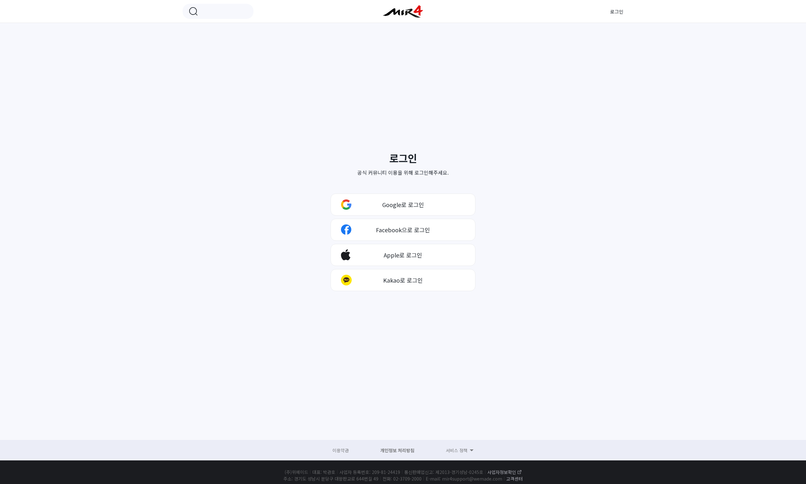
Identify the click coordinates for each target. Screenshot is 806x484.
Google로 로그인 (403, 204)
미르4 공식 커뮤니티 (403, 11)
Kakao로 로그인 (403, 280)
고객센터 (514, 478)
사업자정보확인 (501, 472)
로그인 (616, 11)
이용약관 (340, 450)
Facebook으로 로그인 (403, 230)
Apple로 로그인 (403, 255)
